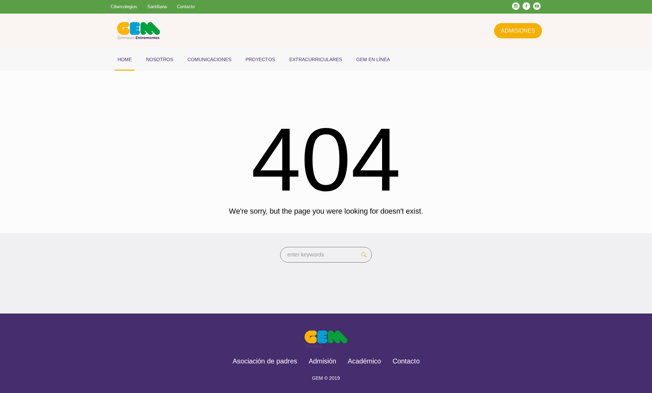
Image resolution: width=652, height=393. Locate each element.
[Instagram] (516, 6)
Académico (364, 361)
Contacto (406, 361)
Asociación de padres (265, 361)
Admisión (322, 361)
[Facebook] (526, 6)
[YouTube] (537, 6)
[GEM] (326, 339)
